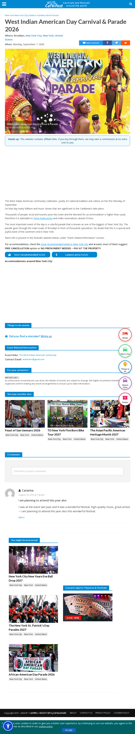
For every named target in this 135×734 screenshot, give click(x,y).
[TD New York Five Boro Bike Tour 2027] (67, 414)
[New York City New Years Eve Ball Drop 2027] (33, 560)
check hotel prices (43, 218)
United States (37, 435)
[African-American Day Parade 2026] (33, 658)
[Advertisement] (67, 171)
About (73, 712)
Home (34, 712)
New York (9, 15)
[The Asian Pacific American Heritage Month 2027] (110, 414)
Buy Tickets (46, 712)
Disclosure (60, 712)
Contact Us (86, 712)
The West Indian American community (37, 355)
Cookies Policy (121, 712)
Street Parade (52, 15)
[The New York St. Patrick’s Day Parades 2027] (33, 609)
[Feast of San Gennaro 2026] (25, 414)
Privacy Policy (102, 712)
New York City (21, 15)
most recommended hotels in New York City (64, 244)
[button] (8, 726)
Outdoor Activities (36, 15)
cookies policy (46, 726)
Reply (22, 517)
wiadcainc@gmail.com (33, 359)
